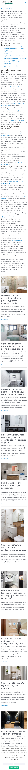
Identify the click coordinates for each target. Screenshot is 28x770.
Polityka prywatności (14, 759)
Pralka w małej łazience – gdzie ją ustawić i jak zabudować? (12, 485)
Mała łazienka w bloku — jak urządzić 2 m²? (13, 46)
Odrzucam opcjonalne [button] (19, 764)
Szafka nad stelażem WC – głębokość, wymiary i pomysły (13, 685)
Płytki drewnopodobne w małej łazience (12, 65)
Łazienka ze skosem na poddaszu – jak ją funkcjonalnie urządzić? (12, 641)
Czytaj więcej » (4, 319)
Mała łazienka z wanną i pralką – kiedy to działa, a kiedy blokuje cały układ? (12, 392)
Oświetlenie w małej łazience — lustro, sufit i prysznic (15, 58)
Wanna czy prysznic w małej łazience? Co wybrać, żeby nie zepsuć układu (13, 346)
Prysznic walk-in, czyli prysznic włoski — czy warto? (15, 60)
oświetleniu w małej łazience (9, 217)
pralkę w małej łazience (17, 120)
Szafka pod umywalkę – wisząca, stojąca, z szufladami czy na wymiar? (13, 547)
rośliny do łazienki (16, 240)
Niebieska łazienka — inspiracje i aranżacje (13, 66)
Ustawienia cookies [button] (8, 764)
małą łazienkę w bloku (15, 87)
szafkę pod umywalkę (12, 110)
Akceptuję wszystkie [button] (14, 767)
